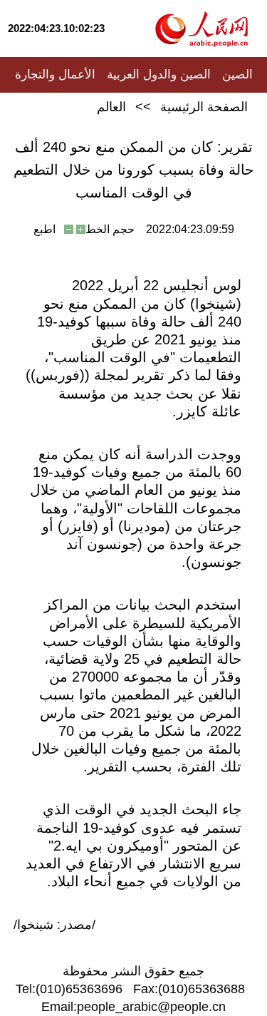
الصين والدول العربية (159, 74)
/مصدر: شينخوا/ (54, 925)
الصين (237, 74)
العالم (111, 107)
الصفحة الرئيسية (204, 107)
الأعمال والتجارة (55, 74)
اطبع (44, 229)
